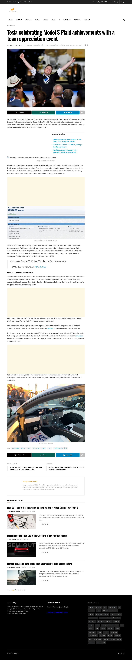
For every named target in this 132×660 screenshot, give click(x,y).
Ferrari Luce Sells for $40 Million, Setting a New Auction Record (67, 145)
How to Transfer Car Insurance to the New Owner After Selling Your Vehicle (67, 140)
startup (110, 636)
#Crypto (91, 607)
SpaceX (102, 636)
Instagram (105, 625)
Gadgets (28, 19)
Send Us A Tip (10, 2)
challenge (79, 336)
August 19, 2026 (23, 539)
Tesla (49, 448)
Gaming (45, 19)
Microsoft (92, 632)
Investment (114, 625)
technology (97, 639)
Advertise (30, 2)
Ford (28, 448)
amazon (91, 611)
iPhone (91, 628)
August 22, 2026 (26, 511)
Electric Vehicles (59, 45)
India (97, 625)
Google (91, 625)
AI (59, 19)
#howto (98, 607)
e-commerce (93, 618)
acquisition (112, 607)
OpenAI (106, 632)
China (106, 614)
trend (119, 639)
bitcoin (91, 614)
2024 (105, 607)
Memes (37, 19)
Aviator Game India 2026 (57, 612)
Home (9, 26)
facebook (101, 621)
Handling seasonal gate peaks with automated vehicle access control (64, 151)
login (13, 590)
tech (90, 639)
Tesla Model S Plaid (60, 448)
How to (87, 19)
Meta (117, 628)
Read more (44, 524)
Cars (53, 19)
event (23, 448)
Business (99, 614)
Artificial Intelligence (110, 611)
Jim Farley (36, 448)
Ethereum (92, 621)
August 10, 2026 (26, 567)
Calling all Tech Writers (21, 2)
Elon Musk (15, 448)
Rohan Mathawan (14, 511)
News (11, 19)
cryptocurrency (116, 614)
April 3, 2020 (40, 266)
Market (103, 628)
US (104, 643)
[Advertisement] (46, 191)
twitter (99, 643)
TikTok (112, 639)
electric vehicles (105, 618)
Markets (77, 19)
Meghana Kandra (15, 45)
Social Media (93, 636)
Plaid (43, 448)
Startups (67, 19)
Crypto (19, 19)
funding (108, 621)
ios (122, 625)
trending (91, 643)
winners (50, 328)
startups (117, 636)
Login (123, 2)
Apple (98, 611)
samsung (114, 632)
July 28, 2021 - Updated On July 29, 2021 (37, 45)
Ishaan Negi (12, 539)
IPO (97, 628)
